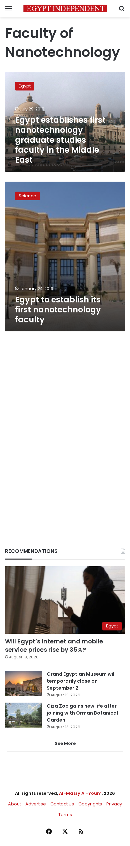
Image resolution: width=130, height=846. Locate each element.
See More (65, 743)
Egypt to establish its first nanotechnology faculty (58, 309)
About (14, 804)
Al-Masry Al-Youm (80, 793)
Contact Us (62, 804)
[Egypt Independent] (65, 8)
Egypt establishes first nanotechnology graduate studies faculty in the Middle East (60, 139)
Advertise (35, 804)
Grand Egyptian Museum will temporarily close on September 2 (81, 681)
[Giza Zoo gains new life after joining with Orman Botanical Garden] (23, 715)
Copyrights (90, 804)
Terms (65, 814)
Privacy (114, 804)
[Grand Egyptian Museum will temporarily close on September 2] (23, 683)
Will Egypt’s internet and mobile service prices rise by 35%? (54, 645)
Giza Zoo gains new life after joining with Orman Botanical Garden (82, 713)
